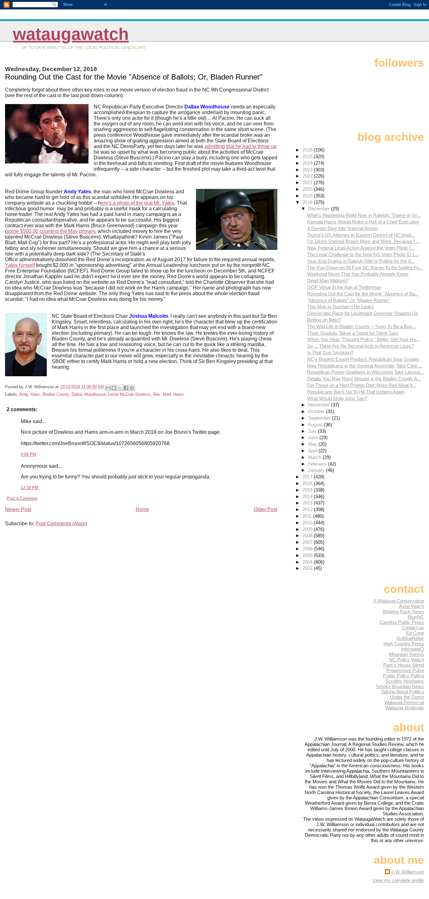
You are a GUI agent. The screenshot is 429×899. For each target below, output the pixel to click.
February (318, 463)
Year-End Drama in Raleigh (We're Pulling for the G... (361, 261)
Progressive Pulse (405, 670)
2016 (308, 483)
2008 (308, 535)
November (319, 404)
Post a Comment (22, 498)
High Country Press (403, 643)
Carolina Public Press (402, 622)
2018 (308, 202)
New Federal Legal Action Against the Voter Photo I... (361, 248)
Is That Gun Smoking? (330, 352)
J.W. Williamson (407, 871)
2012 (308, 509)
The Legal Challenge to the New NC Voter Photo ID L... (363, 254)
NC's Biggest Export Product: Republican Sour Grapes (363, 359)
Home (142, 509)
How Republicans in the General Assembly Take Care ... (364, 365)
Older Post (265, 509)
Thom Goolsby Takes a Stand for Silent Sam (352, 333)
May (313, 444)
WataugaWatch (71, 34)
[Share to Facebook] (126, 388)
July (313, 431)
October (317, 411)
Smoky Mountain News (400, 686)
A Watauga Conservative (398, 601)
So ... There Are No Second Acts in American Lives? (360, 346)
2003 (308, 568)
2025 (308, 156)
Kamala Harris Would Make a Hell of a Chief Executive (363, 221)
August (316, 424)
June (313, 437)
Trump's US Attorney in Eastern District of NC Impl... (361, 235)
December (319, 208)
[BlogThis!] (114, 388)
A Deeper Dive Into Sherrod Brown (342, 228)
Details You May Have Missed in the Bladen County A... (364, 378)
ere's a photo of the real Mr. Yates (137, 203)
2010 (308, 522)
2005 (308, 555)
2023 (308, 169)
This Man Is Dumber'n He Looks (340, 306)
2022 (308, 176)
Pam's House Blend (403, 665)
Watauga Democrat (404, 702)
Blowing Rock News (403, 611)
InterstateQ (412, 649)
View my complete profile (398, 880)
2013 (308, 502)
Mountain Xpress (406, 654)
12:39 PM (29, 487)
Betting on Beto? (324, 320)
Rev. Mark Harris (168, 394)
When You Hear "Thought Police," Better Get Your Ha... (363, 339)
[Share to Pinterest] (132, 388)
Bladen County (56, 394)
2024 (308, 163)
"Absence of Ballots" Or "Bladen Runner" (348, 300)
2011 (307, 516)
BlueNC (416, 617)
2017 (308, 476)
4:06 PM (28, 454)
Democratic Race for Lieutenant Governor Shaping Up (362, 313)
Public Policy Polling (403, 675)
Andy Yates (29, 394)
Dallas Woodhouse (89, 394)
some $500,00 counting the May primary (51, 231)
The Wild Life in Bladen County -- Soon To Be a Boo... (361, 326)
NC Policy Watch (406, 659)
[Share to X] (120, 388)
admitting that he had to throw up (240, 146)
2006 (308, 548)
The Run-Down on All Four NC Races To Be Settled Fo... (365, 267)
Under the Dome (407, 697)
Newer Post (18, 509)
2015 (308, 490)
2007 (308, 542)
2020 (308, 189)
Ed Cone (415, 633)
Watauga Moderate (404, 707)
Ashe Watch (411, 606)
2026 (308, 149)
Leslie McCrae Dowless (129, 394)
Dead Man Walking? (327, 280)
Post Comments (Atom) (61, 523)
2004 (308, 562)
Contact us (413, 627)
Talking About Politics (402, 691)
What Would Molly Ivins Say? (337, 398)
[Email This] (108, 388)
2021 (308, 182)
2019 (308, 195)
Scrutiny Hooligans (404, 681)
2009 (308, 529)
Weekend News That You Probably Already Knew (357, 274)
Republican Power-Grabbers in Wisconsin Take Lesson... (365, 372)
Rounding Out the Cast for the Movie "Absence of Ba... (363, 293)
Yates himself (20, 265)
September (320, 418)
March (315, 457)
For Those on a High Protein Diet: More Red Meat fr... (361, 385)
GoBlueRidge (410, 638)
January (317, 470)
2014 (308, 496)
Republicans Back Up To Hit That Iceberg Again (355, 391)
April (313, 450)
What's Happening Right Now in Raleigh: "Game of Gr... (364, 215)
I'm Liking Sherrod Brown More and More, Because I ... (363, 241)
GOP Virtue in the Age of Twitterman (344, 287)
